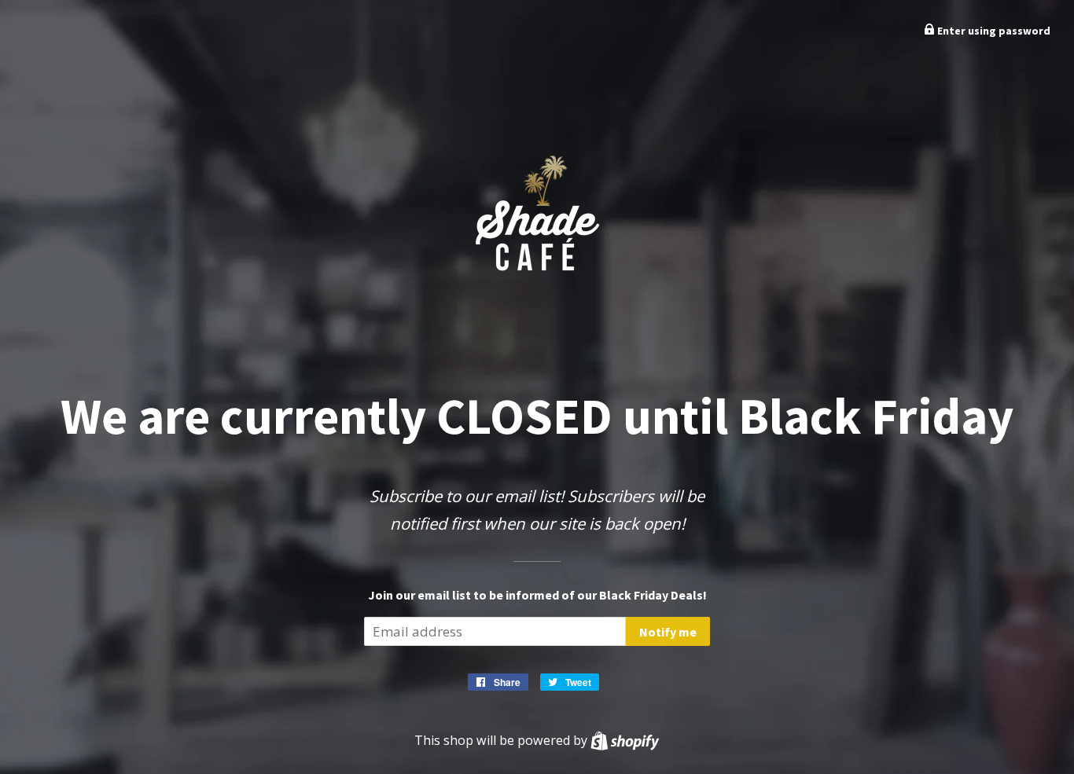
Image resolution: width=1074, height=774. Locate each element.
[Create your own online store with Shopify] (624, 740)
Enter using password (992, 31)
